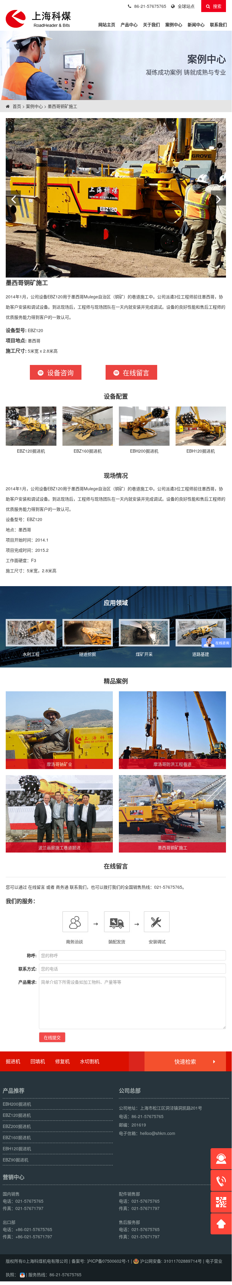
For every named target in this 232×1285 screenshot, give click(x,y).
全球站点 (186, 6)
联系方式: (27, 969)
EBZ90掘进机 (15, 1160)
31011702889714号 (183, 1261)
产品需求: (27, 982)
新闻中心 (196, 24)
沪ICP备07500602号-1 (108, 1261)
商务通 (62, 887)
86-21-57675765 (150, 6)
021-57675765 (168, 887)
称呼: (32, 955)
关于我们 (151, 24)
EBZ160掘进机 (17, 1137)
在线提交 (52, 1037)
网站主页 (106, 24)
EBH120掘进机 (17, 1148)
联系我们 (218, 24)
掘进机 (13, 1061)
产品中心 (129, 24)
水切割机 (89, 1061)
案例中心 (173, 24)
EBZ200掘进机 (17, 1126)
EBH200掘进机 (17, 1104)
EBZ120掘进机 (17, 1115)
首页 (16, 106)
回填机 (37, 1061)
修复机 (62, 1061)
